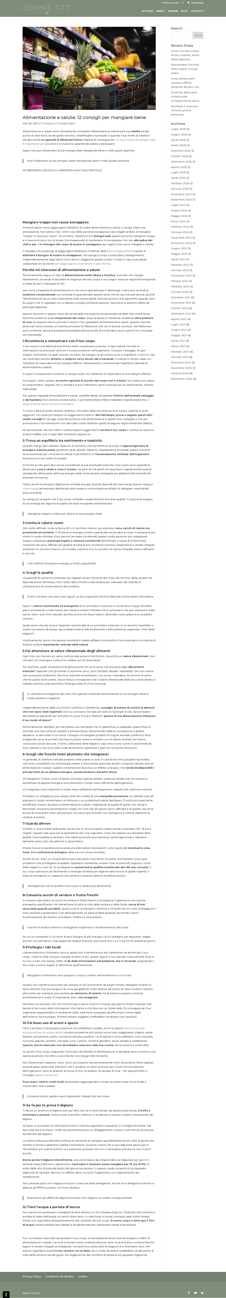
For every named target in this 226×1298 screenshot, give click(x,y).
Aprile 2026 (178, 140)
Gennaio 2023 (180, 270)
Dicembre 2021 (180, 297)
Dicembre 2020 (181, 362)
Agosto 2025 (179, 167)
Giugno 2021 (179, 329)
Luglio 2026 (178, 129)
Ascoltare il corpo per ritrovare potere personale (184, 110)
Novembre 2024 (181, 194)
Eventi (160, 11)
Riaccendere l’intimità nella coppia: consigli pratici (185, 69)
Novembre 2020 (181, 368)
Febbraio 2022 (180, 286)
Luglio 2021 (178, 324)
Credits (82, 1276)
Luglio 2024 (178, 205)
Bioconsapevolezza (119, 251)
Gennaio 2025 (180, 188)
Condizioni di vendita (59, 1276)
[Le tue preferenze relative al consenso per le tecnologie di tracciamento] (6, 1294)
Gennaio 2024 (180, 232)
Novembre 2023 (181, 237)
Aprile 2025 (178, 177)
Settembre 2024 (181, 199)
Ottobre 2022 (179, 281)
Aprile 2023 (178, 259)
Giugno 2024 (179, 210)
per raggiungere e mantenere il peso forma (82, 263)
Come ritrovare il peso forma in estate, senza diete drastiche (185, 55)
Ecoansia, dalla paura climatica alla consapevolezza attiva (185, 96)
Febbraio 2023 (180, 264)
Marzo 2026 (178, 145)
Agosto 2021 (179, 319)
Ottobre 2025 (179, 156)
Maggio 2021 (179, 335)
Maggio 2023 (179, 253)
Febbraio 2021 (180, 351)
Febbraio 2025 (180, 183)
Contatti (197, 11)
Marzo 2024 (178, 221)
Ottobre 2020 (180, 373)
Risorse (173, 11)
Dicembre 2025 (181, 150)
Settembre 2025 (181, 161)
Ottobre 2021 (179, 308)
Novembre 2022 (181, 275)
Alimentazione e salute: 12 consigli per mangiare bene (84, 117)
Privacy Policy (32, 1276)
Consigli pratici (65, 123)
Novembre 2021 (181, 302)
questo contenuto (46, 1075)
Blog (184, 11)
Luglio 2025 (178, 172)
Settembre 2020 (181, 378)
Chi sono (147, 11)
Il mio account (170, 3)
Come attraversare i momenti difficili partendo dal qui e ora (185, 83)
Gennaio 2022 (180, 292)
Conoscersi (48, 123)
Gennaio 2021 (179, 357)
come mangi (30, 488)
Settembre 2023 (181, 243)
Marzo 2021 (178, 346)
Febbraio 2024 (180, 226)
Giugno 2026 (179, 134)
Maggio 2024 (179, 216)
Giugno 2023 (179, 248)
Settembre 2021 (181, 313)
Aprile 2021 (178, 340)
